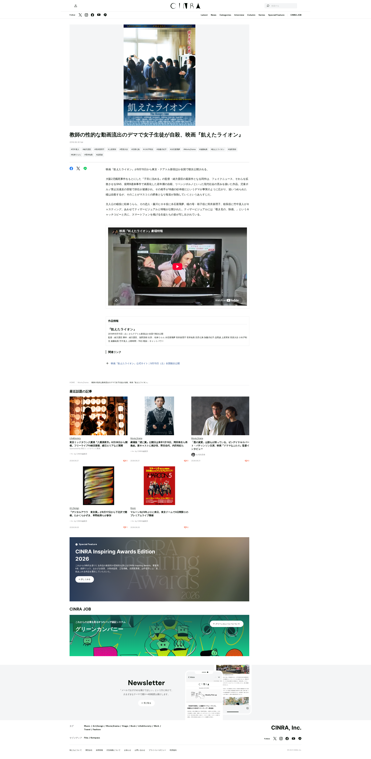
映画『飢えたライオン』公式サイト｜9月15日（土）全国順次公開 (145, 363)
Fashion (97, 729)
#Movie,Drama (190, 149)
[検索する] (267, 5)
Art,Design (98, 726)
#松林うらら (76, 155)
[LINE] (105, 15)
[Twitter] (80, 15)
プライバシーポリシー (157, 750)
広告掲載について (113, 750)
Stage (125, 726)
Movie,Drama (83, 382)
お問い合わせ (140, 750)
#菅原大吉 (124, 149)
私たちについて (76, 750)
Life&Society (144, 726)
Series (262, 15)
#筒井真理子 (99, 149)
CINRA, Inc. (286, 728)
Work (156, 726)
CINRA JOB (295, 15)
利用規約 (173, 750)
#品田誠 (99, 155)
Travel (87, 729)
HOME (72, 382)
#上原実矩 (112, 149)
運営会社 (88, 750)
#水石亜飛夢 (175, 149)
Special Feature (276, 15)
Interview (239, 15)
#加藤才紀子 (162, 149)
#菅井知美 (88, 155)
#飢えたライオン (217, 149)
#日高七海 (135, 149)
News (213, 15)
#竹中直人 (75, 149)
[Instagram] (86, 15)
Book (133, 726)
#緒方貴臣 (87, 149)
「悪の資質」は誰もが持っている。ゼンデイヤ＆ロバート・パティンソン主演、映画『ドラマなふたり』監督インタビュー (220, 445)
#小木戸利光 (148, 149)
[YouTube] (99, 15)
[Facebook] (92, 15)
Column (251, 15)
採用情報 (99, 750)
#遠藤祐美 (203, 149)
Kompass (95, 738)
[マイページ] (75, 6)
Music (87, 726)
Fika (86, 738)
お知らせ (127, 750)
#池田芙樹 (232, 149)
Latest (204, 15)
